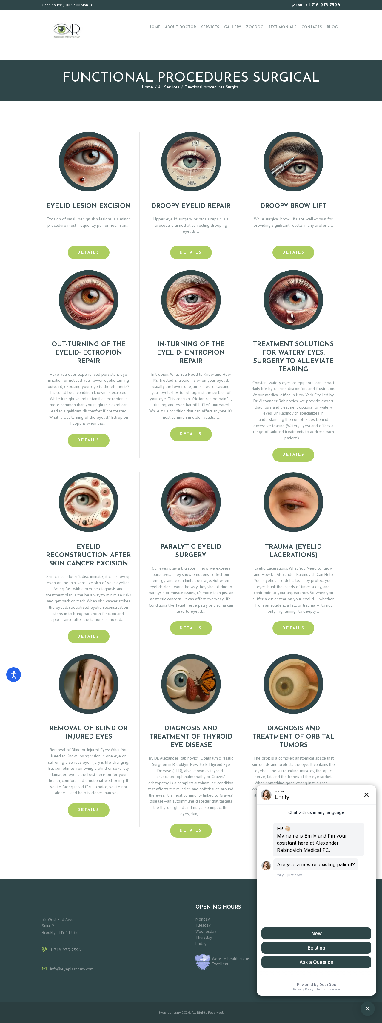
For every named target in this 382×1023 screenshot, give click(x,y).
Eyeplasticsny (169, 1012)
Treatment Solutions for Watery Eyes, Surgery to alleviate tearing (293, 357)
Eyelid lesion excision (88, 206)
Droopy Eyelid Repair (191, 206)
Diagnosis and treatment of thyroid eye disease (190, 737)
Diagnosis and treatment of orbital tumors (293, 737)
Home (147, 87)
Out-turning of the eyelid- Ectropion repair (89, 352)
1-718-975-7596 (65, 950)
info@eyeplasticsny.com (71, 969)
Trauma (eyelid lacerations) (293, 551)
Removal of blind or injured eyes (88, 733)
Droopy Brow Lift (293, 206)
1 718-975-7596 (324, 5)
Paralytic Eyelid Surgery (190, 551)
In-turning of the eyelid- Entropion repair (191, 352)
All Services (168, 87)
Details (88, 252)
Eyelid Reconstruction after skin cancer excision (88, 555)
